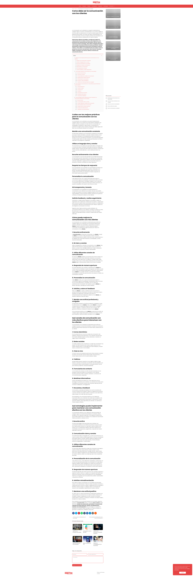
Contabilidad (94, 6)
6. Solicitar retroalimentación (82, 107)
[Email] (93, 513)
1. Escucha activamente (81, 72)
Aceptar (182, 572)
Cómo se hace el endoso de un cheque (114, 101)
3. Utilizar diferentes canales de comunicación (85, 103)
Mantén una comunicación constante (84, 60)
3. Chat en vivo (80, 89)
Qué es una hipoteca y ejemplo (114, 108)
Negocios (100, 6)
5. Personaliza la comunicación (83, 79)
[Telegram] (90, 513)
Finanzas (84, 6)
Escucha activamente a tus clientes (83, 63)
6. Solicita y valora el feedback (82, 80)
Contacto (111, 6)
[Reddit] (95, 513)
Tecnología (106, 6)
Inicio (80, 6)
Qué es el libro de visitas (112, 106)
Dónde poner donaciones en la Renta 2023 (113, 98)
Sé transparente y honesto (82, 68)
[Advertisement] (87, 22)
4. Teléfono (79, 91)
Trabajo (88, 6)
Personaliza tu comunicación (82, 66)
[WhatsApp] (81, 513)
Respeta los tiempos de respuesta (83, 65)
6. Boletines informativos (81, 94)
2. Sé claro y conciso (81, 74)
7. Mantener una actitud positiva (83, 109)
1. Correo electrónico (81, 86)
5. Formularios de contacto (82, 92)
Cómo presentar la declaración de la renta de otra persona (96, 518)
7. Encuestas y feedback (81, 95)
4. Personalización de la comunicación (84, 104)
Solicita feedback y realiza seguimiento (84, 69)
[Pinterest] (79, 513)
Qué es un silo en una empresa (113, 104)
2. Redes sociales (80, 88)
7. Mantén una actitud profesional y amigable (85, 82)
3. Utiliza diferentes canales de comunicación (85, 76)
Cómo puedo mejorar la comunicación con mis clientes (85, 71)
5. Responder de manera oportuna (83, 106)
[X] (76, 513)
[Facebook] (73, 513)
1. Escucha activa (80, 100)
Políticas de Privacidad (100, 572)
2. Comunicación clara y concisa (83, 101)
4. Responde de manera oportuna (83, 77)
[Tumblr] (84, 513)
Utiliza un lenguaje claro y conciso (83, 62)
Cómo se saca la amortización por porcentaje (79, 518)
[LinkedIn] (87, 513)
